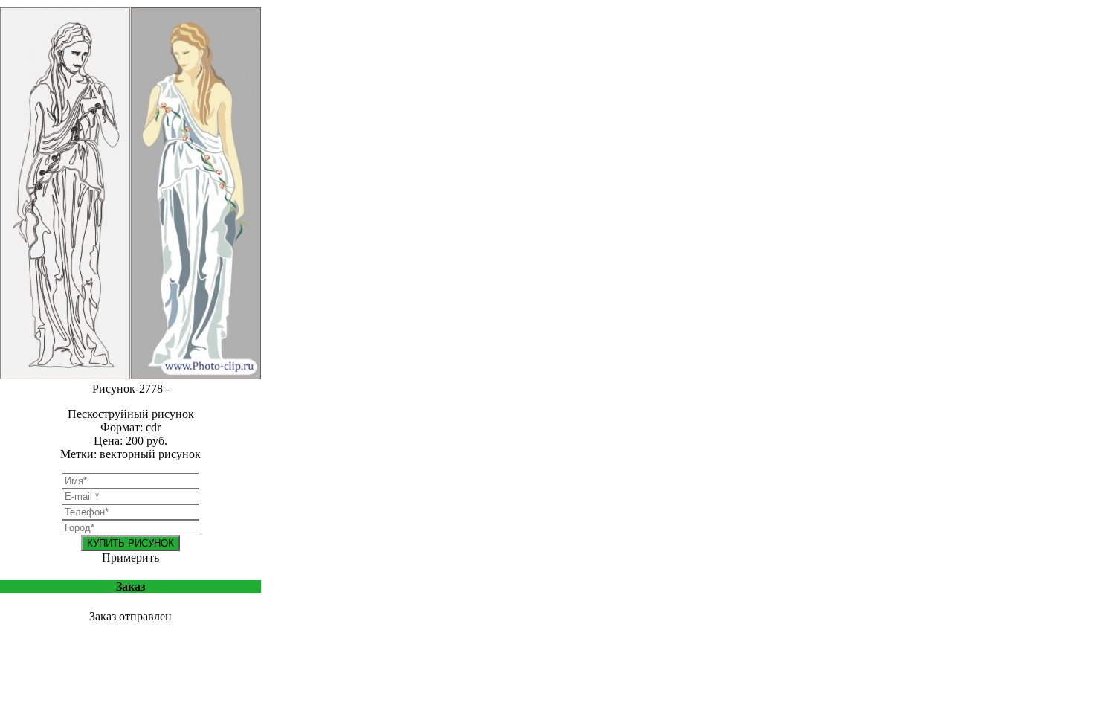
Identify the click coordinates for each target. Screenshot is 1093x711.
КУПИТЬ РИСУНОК (130, 543)
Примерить (130, 557)
